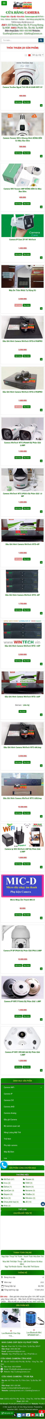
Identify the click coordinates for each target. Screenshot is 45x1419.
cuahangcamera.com (16, 1390)
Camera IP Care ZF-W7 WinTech (22, 239)
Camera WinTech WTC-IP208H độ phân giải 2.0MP (22, 443)
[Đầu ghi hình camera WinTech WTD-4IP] (22, 530)
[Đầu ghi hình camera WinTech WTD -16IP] (22, 632)
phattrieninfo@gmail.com (16, 1351)
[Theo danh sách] (26, 55)
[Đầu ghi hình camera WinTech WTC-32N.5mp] (22, 784)
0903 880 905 (15, 1349)
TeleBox (30, 1194)
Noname (30, 1190)
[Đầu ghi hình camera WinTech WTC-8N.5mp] (22, 733)
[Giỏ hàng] (42, 1411)
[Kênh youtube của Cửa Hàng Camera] (33, 1414)
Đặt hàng (18, 102)
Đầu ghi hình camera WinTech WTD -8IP (22, 595)
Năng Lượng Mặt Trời (12, 1132)
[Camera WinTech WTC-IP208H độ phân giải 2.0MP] (22, 428)
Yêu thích (27, 102)
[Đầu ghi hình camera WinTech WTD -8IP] (22, 581)
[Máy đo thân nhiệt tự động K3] (22, 276)
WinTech (41, 16)
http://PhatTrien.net (16, 1354)
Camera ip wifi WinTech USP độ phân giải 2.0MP (22, 850)
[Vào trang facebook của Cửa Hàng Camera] (24, 1414)
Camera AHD (9, 1106)
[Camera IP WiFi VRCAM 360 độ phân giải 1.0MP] (22, 1038)
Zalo (19, 1415)
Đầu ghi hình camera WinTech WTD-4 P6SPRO (22, 392)
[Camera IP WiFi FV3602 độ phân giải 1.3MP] (22, 987)
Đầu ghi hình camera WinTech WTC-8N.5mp (22, 747)
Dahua (7, 1186)
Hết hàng (18, 305)
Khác (6, 1205)
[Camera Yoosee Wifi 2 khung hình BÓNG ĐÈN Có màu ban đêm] (22, 124)
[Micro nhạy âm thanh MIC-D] (22, 886)
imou (6, 1183)
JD (28, 1201)
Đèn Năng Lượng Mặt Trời (35, 19)
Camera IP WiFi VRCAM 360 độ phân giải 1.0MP (22, 1053)
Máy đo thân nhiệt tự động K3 (22, 290)
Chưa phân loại (11, 1201)
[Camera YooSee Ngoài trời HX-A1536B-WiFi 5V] (22, 73)
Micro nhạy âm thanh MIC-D (22, 899)
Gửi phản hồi (8, 1413)
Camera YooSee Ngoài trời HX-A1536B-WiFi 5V (22, 87)
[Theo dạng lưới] (29, 55)
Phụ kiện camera (10, 1145)
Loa (5, 1158)
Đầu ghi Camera (10, 1119)
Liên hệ (26, 705)
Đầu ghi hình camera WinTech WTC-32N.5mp (22, 798)
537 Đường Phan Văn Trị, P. (20, 24)
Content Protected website (28, 1409)
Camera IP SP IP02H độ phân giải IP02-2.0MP (23, 950)
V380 (28, 1183)
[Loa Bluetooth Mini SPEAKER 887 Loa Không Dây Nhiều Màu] (34, 1317)
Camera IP (8, 1093)
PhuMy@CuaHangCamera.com (20, 1403)
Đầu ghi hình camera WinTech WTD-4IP (22, 544)
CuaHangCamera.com (12, 33)
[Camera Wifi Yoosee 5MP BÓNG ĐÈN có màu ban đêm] (22, 175)
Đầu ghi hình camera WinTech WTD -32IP (22, 696)
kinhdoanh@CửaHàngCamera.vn (19, 1388)
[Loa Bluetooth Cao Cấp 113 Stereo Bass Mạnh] (11, 1318)
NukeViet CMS (12, 1409)
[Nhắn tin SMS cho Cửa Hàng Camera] (15, 1414)
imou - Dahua (5, 19)
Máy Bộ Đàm (9, 1151)
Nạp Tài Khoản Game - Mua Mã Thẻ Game (22, 1266)
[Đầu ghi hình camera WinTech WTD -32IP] (22, 682)
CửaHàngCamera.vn (33, 33)
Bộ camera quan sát (12, 1126)
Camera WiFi (9, 1087)
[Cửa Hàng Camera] (22, 4)
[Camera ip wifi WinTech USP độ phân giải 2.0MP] (22, 835)
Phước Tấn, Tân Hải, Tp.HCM (30, 27)
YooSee (21, 19)
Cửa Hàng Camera (26, 1407)
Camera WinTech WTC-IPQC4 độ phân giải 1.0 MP (22, 494)
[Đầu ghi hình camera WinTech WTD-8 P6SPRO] (22, 327)
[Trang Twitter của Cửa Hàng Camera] (28, 1414)
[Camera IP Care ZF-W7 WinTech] (22, 225)
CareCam (14, 19)
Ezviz (7, 1198)
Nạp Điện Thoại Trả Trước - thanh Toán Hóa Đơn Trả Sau (23, 1257)
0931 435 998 (26, 30)
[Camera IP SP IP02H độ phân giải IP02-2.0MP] (22, 936)
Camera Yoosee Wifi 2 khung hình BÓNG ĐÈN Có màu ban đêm (22, 139)
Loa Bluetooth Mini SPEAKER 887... (34, 1333)
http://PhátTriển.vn (30, 1354)
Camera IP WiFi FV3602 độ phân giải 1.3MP (22, 1001)
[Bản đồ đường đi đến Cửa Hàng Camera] (37, 1414)
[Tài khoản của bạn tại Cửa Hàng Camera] (41, 1414)
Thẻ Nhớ (7, 1138)
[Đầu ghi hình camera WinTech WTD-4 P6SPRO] (22, 378)
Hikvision (30, 1198)
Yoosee (29, 1179)
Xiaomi (29, 1186)
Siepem (7, 1194)
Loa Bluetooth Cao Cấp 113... (11, 1334)
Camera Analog (10, 1113)
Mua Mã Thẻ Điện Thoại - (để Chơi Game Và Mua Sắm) (22, 1262)
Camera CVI (9, 1100)
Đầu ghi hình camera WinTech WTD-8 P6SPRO (22, 341)
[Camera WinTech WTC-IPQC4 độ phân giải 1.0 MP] (22, 479)
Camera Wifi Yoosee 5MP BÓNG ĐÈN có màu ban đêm (23, 190)
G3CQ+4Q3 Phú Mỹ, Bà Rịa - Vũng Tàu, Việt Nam (22, 1398)
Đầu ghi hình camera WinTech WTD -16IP (22, 646)
